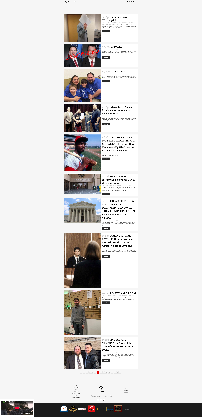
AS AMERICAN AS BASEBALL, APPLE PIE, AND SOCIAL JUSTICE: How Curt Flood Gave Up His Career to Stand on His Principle (118, 144)
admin (119, 22)
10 (109, 372)
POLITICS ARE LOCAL (123, 293)
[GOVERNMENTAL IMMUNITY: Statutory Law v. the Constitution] (82, 184)
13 (117, 372)
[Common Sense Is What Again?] (82, 28)
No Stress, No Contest (76, 397)
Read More (106, 31)
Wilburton (126, 392)
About (76, 395)
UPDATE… (116, 47)
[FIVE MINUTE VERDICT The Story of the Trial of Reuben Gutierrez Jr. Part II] (82, 353)
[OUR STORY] (82, 85)
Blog (76, 389)
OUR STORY (117, 71)
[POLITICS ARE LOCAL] (82, 312)
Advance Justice (76, 387)
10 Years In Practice (76, 393)
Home (126, 388)
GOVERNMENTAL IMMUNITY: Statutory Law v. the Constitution (118, 179)
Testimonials (76, 391)
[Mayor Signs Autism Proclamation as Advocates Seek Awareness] (82, 118)
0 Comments (124, 22)
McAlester (126, 390)
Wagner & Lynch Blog (112, 22)
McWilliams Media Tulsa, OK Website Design (109, 415)
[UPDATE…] (82, 55)
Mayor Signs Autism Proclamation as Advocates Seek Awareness (117, 110)
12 (114, 372)
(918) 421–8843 (131, 1)
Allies (76, 385)
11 (111, 372)
